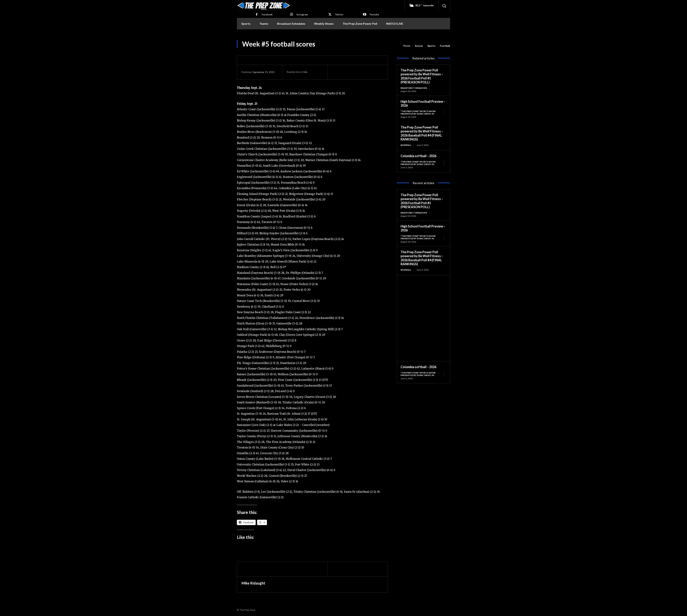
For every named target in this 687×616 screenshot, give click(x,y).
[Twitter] (330, 14)
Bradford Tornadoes (414, 88)
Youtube (374, 14)
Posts (406, 45)
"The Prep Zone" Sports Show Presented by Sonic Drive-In (418, 112)
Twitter (339, 14)
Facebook (267, 14)
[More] (368, 72)
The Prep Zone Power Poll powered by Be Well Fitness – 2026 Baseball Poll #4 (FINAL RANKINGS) (422, 133)
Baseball (406, 145)
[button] (444, 5)
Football (445, 45)
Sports (431, 45)
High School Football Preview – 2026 (423, 104)
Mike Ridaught (253, 583)
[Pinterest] (351, 72)
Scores (419, 45)
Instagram (302, 14)
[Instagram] (291, 14)
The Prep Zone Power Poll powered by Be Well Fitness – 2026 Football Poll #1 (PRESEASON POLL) (422, 76)
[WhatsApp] (360, 72)
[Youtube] (364, 14)
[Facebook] (257, 14)
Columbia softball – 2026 (418, 156)
